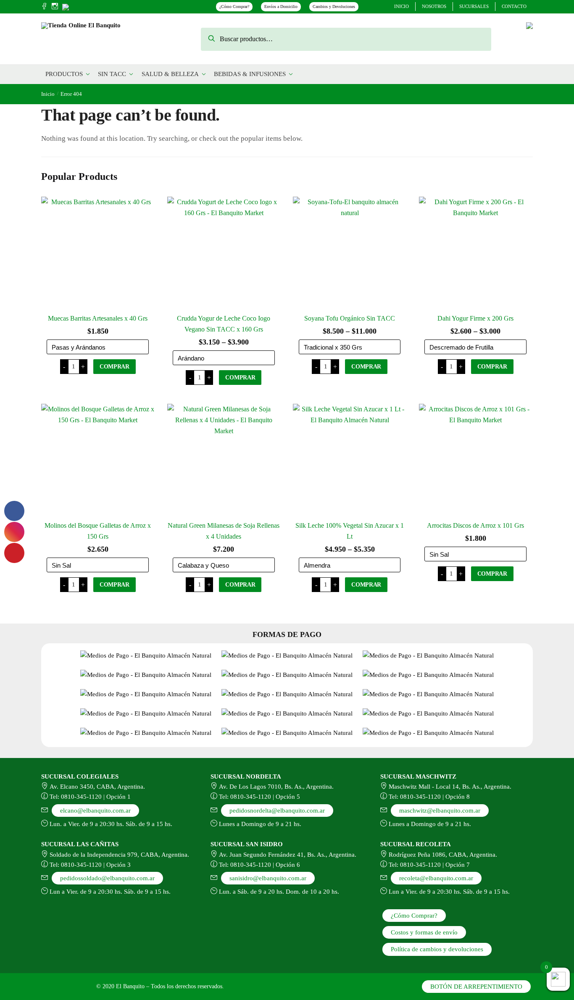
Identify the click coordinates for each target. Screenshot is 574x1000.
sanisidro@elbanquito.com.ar (267, 878)
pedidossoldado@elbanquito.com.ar (107, 878)
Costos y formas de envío (424, 932)
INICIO (401, 6)
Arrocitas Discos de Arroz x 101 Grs (475, 525)
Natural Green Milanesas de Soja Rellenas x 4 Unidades (223, 531)
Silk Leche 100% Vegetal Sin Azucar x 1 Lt (349, 531)
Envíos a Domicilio (281, 6)
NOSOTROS (434, 6)
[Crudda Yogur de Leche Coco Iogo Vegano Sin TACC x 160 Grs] (224, 253)
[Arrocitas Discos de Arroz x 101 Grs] (475, 460)
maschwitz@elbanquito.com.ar (439, 810)
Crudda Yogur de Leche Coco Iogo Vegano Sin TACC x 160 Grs (223, 324)
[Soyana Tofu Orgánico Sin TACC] (349, 253)
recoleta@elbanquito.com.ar (436, 878)
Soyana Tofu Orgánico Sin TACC (349, 318)
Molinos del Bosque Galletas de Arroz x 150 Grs (98, 531)
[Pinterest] (65, 6)
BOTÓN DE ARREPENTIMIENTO (476, 986)
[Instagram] (55, 7)
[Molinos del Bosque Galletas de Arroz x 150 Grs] (98, 460)
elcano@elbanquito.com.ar (95, 810)
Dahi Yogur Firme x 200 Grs (475, 318)
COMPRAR (114, 366)
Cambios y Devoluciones (334, 6)
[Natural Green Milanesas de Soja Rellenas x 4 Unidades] (224, 460)
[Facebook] (44, 7)
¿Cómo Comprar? (234, 6)
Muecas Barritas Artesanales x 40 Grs (97, 318)
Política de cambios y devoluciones (437, 949)
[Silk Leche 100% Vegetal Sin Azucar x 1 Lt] (349, 460)
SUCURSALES (474, 6)
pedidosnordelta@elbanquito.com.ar (277, 810)
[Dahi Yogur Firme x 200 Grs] (475, 253)
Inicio (48, 94)
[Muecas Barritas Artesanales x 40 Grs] (98, 253)
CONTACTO (514, 6)
